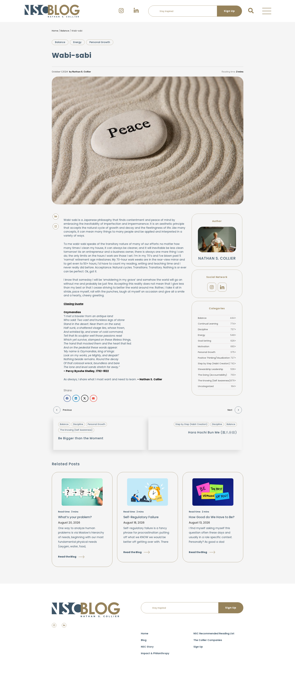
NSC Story (147, 646)
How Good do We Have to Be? (211, 517)
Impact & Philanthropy (155, 653)
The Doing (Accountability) (217, 374)
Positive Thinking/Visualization (217, 357)
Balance (65, 30)
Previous (67, 409)
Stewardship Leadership (217, 369)
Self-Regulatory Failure (141, 517)
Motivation (217, 346)
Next (230, 409)
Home (55, 30)
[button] (266, 11)
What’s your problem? (75, 517)
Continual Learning (217, 323)
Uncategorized (217, 386)
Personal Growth (99, 42)
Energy (77, 42)
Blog (143, 640)
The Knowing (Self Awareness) (217, 380)
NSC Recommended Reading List (213, 633)
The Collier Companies (207, 640)
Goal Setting (217, 340)
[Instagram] (211, 287)
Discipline (217, 329)
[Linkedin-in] (64, 625)
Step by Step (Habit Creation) (217, 363)
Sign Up (198, 646)
